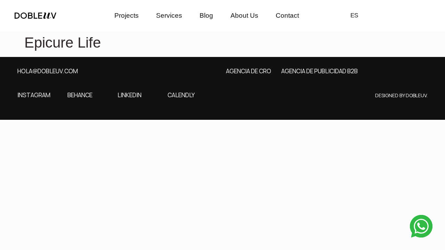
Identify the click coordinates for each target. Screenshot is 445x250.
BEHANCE (79, 95)
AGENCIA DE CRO (248, 71)
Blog (206, 15)
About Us (244, 15)
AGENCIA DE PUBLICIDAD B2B (319, 71)
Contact (287, 15)
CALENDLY (181, 95)
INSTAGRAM (33, 95)
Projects (126, 15)
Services (169, 15)
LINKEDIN (129, 95)
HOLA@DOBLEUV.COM (47, 71)
